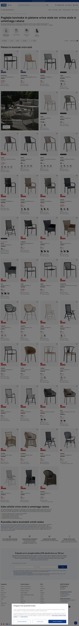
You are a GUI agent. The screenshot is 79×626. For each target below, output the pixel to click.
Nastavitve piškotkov (22, 621)
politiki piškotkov (24, 616)
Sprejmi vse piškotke (57, 621)
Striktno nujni (40, 621)
